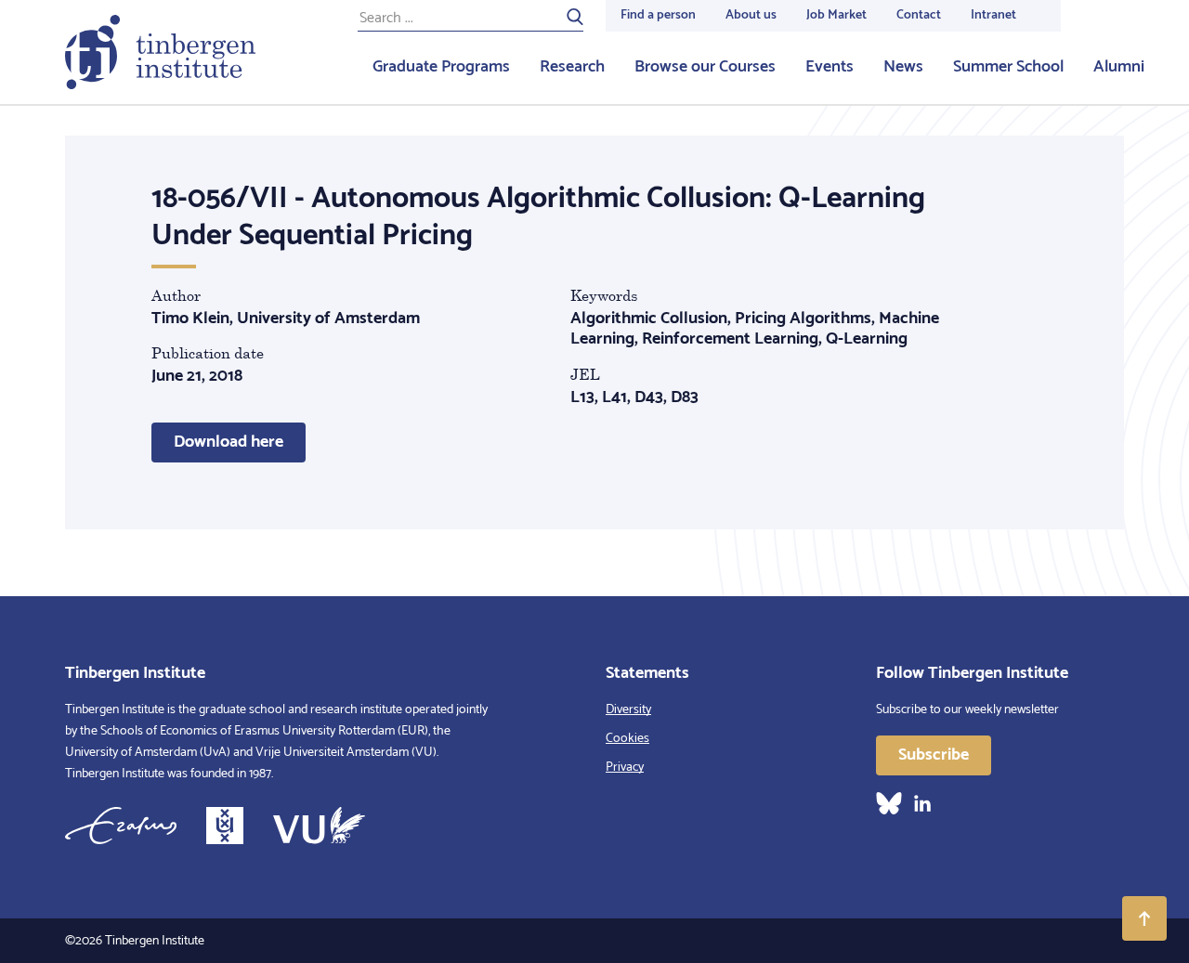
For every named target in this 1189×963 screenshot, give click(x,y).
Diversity (628, 710)
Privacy (625, 767)
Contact (918, 15)
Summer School (1008, 67)
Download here (228, 442)
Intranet (993, 15)
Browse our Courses (705, 67)
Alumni (1118, 67)
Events (829, 67)
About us (751, 15)
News (903, 67)
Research (572, 67)
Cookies (627, 738)
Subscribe (933, 755)
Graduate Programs (441, 67)
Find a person (658, 15)
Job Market (836, 15)
